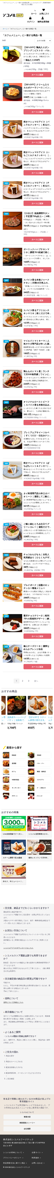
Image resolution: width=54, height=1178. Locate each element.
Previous (5, 715)
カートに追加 (37, 75)
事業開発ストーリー (27, 1123)
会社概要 (27, 1129)
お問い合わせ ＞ (38, 1163)
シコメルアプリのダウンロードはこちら (18, 948)
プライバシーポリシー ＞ (13, 1158)
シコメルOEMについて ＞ (13, 1152)
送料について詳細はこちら (13, 1002)
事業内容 (27, 1117)
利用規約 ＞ (36, 1158)
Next (48, 715)
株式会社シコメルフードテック (19, 1167)
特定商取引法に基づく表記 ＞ (15, 1163)
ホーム (5, 29)
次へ (36, 681)
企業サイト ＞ (37, 1152)
